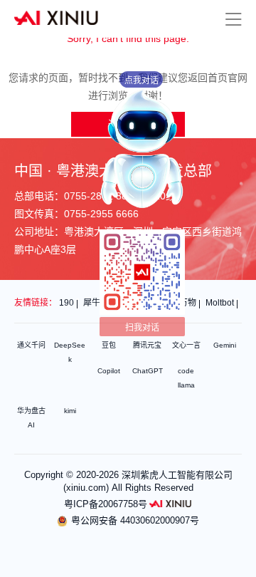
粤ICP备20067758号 (105, 504)
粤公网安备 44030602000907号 (135, 520)
